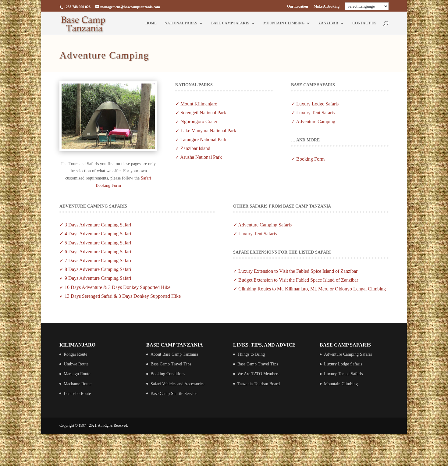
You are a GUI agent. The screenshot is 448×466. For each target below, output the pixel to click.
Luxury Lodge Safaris (317, 103)
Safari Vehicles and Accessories (177, 384)
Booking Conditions (168, 374)
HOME (151, 23)
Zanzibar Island (195, 148)
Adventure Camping (315, 121)
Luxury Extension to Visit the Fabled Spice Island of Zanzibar (297, 271)
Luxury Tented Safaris (343, 374)
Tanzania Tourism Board (258, 384)
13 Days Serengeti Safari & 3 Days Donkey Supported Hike (123, 296)
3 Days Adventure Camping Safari (98, 224)
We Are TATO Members (258, 374)
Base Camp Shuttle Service (174, 393)
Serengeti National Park (203, 112)
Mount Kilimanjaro (198, 103)
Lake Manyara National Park (208, 130)
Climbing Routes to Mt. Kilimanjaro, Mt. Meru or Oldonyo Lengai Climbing (312, 288)
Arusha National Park (201, 157)
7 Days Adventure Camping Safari (98, 260)
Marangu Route (77, 374)
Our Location (297, 7)
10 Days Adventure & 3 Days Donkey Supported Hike (117, 287)
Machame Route (77, 384)
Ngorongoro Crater (198, 121)
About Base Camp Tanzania (174, 354)
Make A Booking (327, 7)
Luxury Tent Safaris (315, 112)
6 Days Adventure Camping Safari (98, 251)
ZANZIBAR (328, 23)
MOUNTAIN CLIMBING (283, 23)
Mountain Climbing (341, 384)
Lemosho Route (77, 393)
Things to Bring (251, 354)
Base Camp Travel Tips (171, 364)
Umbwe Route (76, 364)
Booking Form (310, 159)
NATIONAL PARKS (181, 23)
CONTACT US (364, 23)
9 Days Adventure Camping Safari (98, 278)
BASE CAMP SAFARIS (230, 23)
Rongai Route (75, 354)
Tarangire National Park (203, 139)
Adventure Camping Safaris (265, 224)
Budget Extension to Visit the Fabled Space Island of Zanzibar (298, 280)
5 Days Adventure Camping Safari (98, 242)
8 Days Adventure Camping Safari (98, 269)
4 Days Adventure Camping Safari (98, 233)
